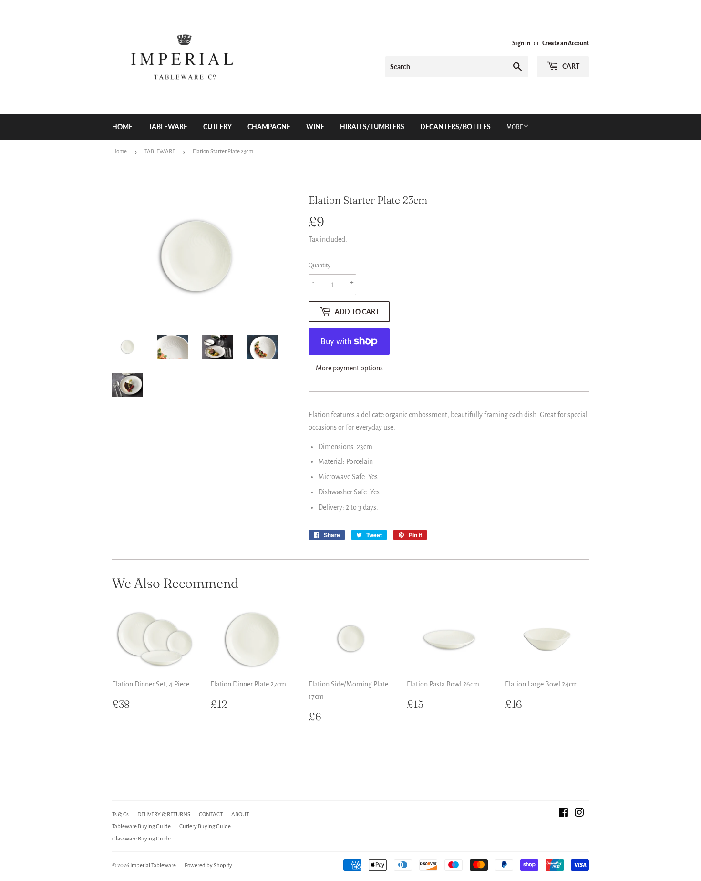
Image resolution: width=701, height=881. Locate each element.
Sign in (521, 43)
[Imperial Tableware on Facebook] (563, 814)
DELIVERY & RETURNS (163, 814)
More (514, 127)
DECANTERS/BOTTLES (455, 127)
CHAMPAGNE (268, 127)
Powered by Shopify (208, 865)
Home (122, 127)
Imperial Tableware (153, 865)
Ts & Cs (120, 814)
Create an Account (565, 43)
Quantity (319, 265)
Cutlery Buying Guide (205, 826)
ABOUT (240, 814)
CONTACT (211, 814)
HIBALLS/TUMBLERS (372, 127)
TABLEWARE (167, 127)
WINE (315, 127)
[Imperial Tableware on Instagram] (579, 814)
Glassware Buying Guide (141, 839)
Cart (570, 66)
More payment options (349, 368)
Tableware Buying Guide (141, 826)
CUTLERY (217, 127)
